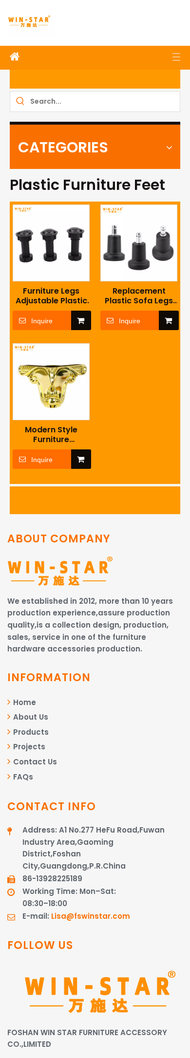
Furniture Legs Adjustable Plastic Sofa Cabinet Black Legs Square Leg (51, 296)
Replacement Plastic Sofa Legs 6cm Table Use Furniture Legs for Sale (139, 296)
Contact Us (34, 762)
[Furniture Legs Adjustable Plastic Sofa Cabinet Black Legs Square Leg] (51, 242)
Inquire (42, 321)
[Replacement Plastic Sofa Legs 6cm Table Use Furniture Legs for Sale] (139, 242)
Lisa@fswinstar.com (90, 916)
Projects (28, 747)
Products (30, 732)
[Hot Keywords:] (20, 101)
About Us (29, 717)
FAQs (22, 777)
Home (23, 702)
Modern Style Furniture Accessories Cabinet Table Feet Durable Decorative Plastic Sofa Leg (51, 435)
